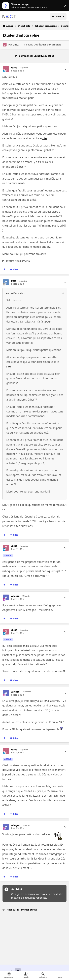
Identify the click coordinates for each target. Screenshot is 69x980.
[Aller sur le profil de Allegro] (6, 597)
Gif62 (16, 44)
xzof (13, 280)
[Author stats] (65, 69)
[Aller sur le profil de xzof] (6, 282)
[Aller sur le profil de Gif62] (5, 44)
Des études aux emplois (47, 44)
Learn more (6, 5)
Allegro (15, 596)
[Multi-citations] (4, 269)
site (44, 138)
